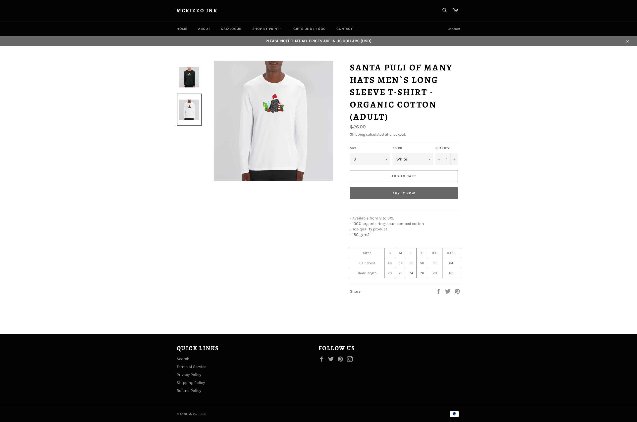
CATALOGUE (231, 29)
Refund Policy (189, 390)
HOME (182, 29)
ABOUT (204, 29)
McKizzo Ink (197, 10)
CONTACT (344, 29)
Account (454, 29)
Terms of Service (191, 366)
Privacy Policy (189, 374)
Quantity (442, 148)
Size (353, 148)
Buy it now (403, 193)
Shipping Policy (191, 382)
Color (397, 148)
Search (183, 358)
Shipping (357, 134)
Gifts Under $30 (309, 29)
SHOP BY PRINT (266, 29)
